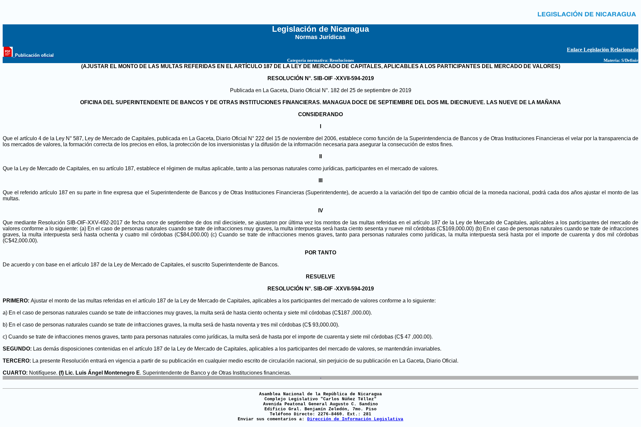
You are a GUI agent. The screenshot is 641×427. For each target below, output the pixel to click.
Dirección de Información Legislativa (355, 419)
